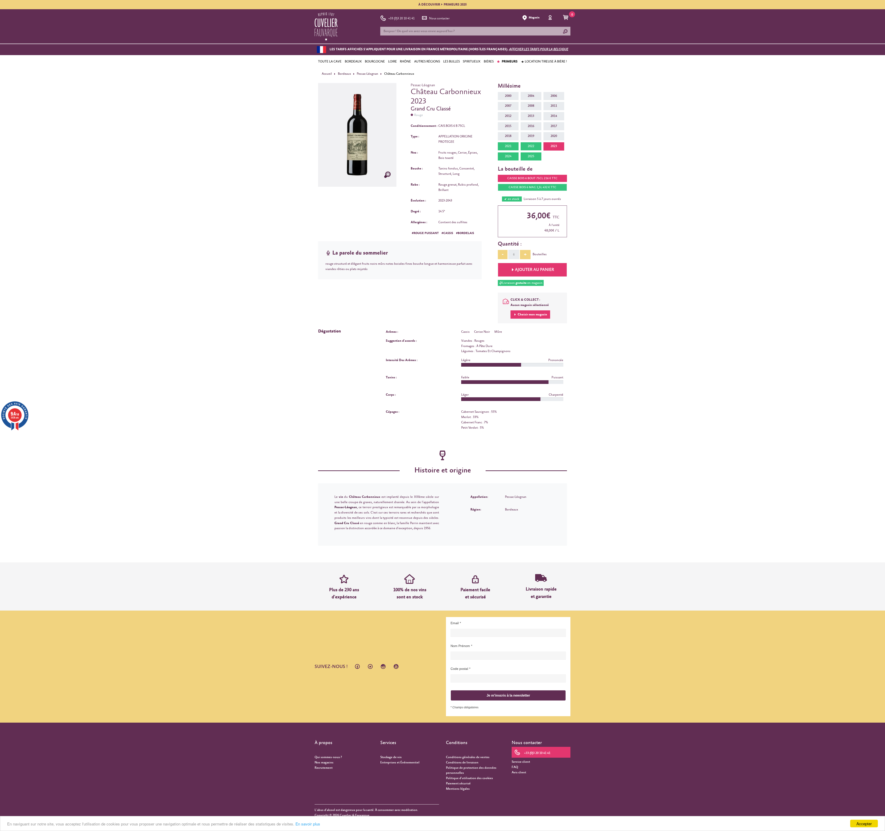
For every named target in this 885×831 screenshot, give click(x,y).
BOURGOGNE (375, 61)
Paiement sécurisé (458, 783)
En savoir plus (307, 824)
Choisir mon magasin (532, 314)
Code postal (459, 669)
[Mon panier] (566, 17)
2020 (554, 136)
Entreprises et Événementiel (399, 762)
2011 (554, 106)
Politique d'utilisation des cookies (469, 778)
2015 (508, 126)
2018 (508, 136)
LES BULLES (451, 61)
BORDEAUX (353, 61)
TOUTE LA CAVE (330, 61)
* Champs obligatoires (464, 707)
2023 (554, 146)
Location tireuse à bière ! (545, 61)
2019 (531, 136)
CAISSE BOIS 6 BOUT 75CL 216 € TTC (532, 178)
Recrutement (324, 768)
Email (455, 623)
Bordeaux (344, 74)
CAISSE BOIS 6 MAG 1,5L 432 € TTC (532, 187)
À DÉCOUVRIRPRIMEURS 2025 (442, 4)
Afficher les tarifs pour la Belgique (538, 49)
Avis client (519, 772)
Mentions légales (458, 789)
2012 (508, 116)
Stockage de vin (391, 757)
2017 (554, 126)
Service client (521, 762)
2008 (531, 106)
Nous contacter (439, 18)
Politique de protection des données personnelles (471, 770)
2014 (554, 116)
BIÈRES (489, 61)
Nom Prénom (460, 646)
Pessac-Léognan (367, 74)
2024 (508, 156)
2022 (531, 146)
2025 (531, 156)
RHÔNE (405, 61)
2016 (531, 126)
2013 (531, 116)
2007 (508, 106)
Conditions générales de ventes (468, 757)
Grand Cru (341, 523)
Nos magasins (324, 762)
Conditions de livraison (462, 762)
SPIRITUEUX (472, 61)
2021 (508, 146)
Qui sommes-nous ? (328, 757)
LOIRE (392, 61)
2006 (554, 96)
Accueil (327, 74)
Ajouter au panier (534, 269)
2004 (531, 96)
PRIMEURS (509, 61)
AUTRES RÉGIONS (427, 61)
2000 (508, 96)
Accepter (864, 823)
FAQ (515, 767)
